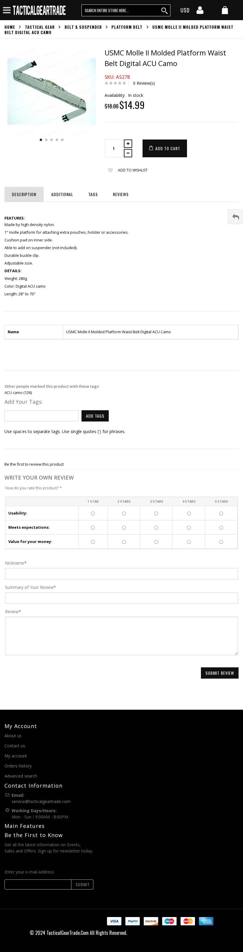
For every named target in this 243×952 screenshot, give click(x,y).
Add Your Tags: (23, 401)
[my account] (200, 12)
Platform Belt (127, 27)
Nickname (14, 563)
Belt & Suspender (83, 27)
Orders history (18, 766)
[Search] (164, 10)
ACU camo (13, 392)
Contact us (14, 746)
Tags (93, 194)
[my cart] (225, 11)
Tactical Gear (40, 27)
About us (13, 735)
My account (15, 756)
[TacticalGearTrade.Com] (40, 10)
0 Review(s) (144, 83)
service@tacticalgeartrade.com (41, 801)
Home (9, 27)
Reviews (121, 194)
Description (24, 194)
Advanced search (20, 776)
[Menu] (7, 10)
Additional (62, 194)
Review (12, 612)
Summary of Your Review (29, 587)
